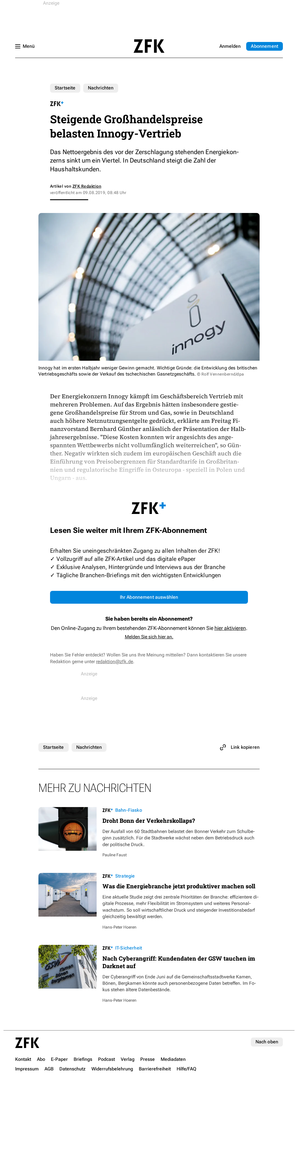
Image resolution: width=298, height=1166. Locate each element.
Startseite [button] (149, 46)
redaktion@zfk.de (114, 661)
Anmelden (230, 46)
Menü (29, 46)
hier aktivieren (230, 628)
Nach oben (267, 1042)
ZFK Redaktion (86, 186)
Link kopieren (245, 747)
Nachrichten (101, 88)
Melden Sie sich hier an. (149, 637)
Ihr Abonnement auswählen (149, 597)
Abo (264, 46)
